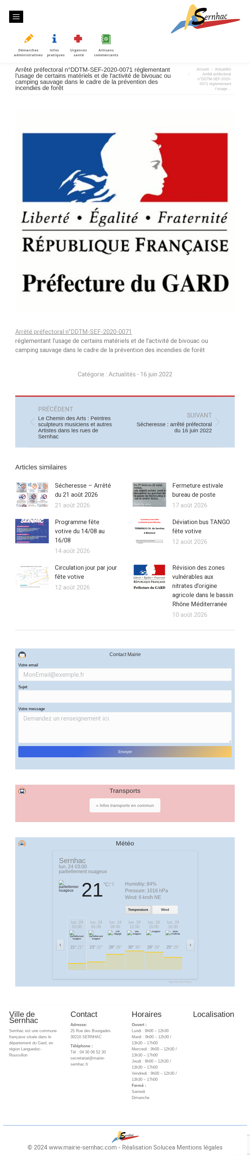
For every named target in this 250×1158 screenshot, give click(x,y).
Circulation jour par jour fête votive (86, 572)
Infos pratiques (56, 52)
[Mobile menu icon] (16, 17)
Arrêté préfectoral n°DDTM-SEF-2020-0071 (73, 331)
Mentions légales (200, 1147)
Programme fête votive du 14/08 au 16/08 (80, 531)
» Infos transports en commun (125, 805)
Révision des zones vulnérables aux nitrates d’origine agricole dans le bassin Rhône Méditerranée (202, 586)
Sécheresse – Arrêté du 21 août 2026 (83, 490)
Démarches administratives (28, 52)
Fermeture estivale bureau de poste (197, 490)
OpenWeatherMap (180, 982)
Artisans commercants (106, 52)
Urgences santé (78, 52)
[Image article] (32, 494)
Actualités (122, 374)
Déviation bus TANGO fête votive (201, 526)
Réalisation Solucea (148, 1147)
